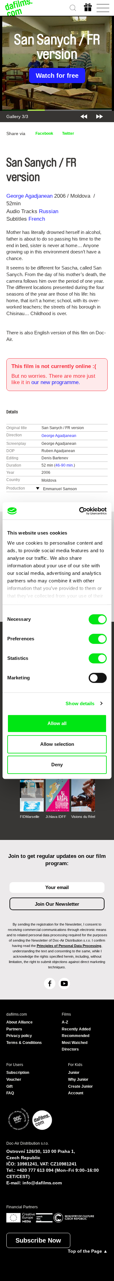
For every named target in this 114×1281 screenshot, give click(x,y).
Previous (84, 116)
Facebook (44, 133)
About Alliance (19, 1022)
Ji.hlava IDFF (56, 817)
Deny (57, 764)
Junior (73, 1072)
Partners (14, 1029)
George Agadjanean (29, 196)
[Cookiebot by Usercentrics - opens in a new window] (80, 511)
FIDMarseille (29, 817)
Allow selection (57, 744)
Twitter (68, 133)
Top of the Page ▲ (88, 1251)
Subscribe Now (38, 1240)
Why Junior (78, 1079)
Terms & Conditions (24, 1042)
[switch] (98, 639)
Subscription (17, 1072)
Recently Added (76, 1029)
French (36, 219)
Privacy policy (19, 1036)
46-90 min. (64, 465)
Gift (9, 1086)
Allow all (57, 723)
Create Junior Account (80, 1090)
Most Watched (74, 1042)
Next (99, 116)
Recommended (75, 1036)
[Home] (19, 8)
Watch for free (57, 75)
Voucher (13, 1079)
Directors (70, 1049)
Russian (48, 211)
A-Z (65, 1022)
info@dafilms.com (42, 1182)
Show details (80, 703)
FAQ (10, 1093)
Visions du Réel (83, 817)
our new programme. (55, 382)
